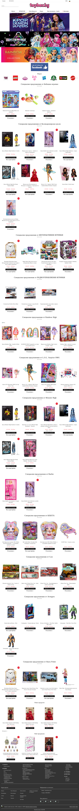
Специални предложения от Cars (39, 557)
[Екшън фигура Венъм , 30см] (11, 611)
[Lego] (15, 78)
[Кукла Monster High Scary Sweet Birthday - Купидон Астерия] (30, 448)
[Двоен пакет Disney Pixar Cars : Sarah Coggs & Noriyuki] (30, 572)
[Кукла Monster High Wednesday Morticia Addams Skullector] (49, 744)
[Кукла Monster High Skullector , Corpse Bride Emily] (68, 139)
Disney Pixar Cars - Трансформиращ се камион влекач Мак (49, 584)
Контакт (12, 795)
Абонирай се (4, 731)
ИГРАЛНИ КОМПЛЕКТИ (8, 782)
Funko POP (67, 769)
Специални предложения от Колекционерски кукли (39, 124)
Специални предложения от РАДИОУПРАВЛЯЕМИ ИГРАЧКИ (39, 277)
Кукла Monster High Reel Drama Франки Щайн (11, 185)
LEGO (45, 768)
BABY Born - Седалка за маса (68, 542)
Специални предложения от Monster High (39, 398)
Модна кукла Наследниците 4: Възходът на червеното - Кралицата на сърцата (30, 186)
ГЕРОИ (24, 771)
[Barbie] (35, 78)
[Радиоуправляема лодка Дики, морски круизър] (49, 292)
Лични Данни (23, 790)
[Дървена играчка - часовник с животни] (49, 99)
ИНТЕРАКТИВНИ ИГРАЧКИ (28, 764)
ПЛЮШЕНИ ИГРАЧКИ (8, 778)
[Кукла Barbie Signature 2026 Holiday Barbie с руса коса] (30, 714)
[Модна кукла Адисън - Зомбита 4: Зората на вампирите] (30, 139)
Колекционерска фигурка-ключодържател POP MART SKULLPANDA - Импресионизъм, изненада (11, 754)
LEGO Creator (47, 777)
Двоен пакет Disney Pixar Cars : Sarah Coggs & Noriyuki (30, 584)
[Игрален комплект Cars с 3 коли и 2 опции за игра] (10, 572)
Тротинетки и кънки (26, 779)
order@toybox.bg (48, 790)
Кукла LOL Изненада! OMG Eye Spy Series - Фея (11, 385)
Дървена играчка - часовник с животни (49, 111)
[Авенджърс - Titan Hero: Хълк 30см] (68, 611)
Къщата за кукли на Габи (27, 766)
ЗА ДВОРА (67, 780)
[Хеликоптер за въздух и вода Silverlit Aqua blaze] (30, 292)
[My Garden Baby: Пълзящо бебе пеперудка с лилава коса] (30, 530)
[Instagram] (77, 1)
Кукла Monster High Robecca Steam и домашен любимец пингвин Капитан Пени (49, 426)
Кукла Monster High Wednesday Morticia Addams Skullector (49, 754)
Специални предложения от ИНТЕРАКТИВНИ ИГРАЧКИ (39, 235)
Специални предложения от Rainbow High (39, 317)
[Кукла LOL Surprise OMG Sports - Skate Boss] (49, 373)
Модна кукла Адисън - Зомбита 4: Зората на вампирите (30, 151)
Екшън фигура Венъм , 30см (10, 623)
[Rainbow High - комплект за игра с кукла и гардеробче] (68, 332)
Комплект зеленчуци (30, 110)
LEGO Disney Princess (49, 771)
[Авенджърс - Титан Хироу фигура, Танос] (11, 640)
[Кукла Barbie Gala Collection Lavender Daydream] (49, 139)
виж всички (39, 125)
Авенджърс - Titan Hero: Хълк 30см (68, 623)
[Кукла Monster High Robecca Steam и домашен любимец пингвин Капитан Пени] (49, 413)
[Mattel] (73, 78)
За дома (65, 776)
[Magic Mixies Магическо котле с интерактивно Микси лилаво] (30, 250)
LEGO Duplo (68, 764)
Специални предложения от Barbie (39, 474)
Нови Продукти (33, 11)
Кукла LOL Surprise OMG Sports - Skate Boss (49, 385)
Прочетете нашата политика (31, 806)
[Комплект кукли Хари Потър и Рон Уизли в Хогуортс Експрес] (30, 677)
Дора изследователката (27, 765)
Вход (2, 798)
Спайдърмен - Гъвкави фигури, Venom (30, 623)
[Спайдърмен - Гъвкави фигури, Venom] (30, 611)
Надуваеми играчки (48, 765)
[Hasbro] (44, 78)
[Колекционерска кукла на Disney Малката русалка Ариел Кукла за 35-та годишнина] (10, 207)
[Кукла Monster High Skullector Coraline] (11, 139)
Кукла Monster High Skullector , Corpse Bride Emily (68, 151)
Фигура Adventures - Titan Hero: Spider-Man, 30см (49, 624)
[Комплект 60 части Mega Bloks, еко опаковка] (10, 99)
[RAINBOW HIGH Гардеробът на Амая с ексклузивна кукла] (30, 332)
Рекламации (3, 793)
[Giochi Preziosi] (54, 78)
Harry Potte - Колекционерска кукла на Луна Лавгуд (68, 689)
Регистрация (13, 793)
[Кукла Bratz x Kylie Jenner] (68, 173)
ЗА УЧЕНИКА (67, 771)
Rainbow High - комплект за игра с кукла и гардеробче (68, 345)
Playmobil (67, 768)
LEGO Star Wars (48, 769)
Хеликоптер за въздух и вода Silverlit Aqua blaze (30, 304)
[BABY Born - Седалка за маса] (68, 530)
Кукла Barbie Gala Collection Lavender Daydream (49, 151)
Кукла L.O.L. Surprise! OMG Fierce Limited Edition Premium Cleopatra (49, 185)
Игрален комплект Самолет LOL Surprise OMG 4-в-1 (68, 385)
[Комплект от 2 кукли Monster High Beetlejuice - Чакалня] (30, 413)
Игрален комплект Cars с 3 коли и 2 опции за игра (11, 584)
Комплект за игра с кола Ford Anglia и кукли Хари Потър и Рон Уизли (49, 689)
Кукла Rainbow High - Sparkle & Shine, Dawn (11, 345)
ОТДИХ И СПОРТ (25, 776)
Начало (13, 11)
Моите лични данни (74, 806)
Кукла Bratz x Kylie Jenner (68, 184)
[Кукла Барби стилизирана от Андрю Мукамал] (11, 489)
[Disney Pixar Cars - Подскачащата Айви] (68, 572)
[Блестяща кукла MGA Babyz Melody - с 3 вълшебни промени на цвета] (49, 530)
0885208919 (47, 792)
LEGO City (47, 778)
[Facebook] (73, 1)
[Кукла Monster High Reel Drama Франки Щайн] (10, 173)
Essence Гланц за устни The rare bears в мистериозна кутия (30, 754)
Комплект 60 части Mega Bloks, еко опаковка (11, 111)
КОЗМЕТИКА (67, 774)
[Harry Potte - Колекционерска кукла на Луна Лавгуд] (68, 676)
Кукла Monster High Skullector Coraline (10, 150)
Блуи (4, 771)
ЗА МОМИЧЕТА (7, 780)
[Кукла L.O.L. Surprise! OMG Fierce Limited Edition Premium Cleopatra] (49, 173)
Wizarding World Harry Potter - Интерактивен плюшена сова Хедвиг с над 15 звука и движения (11, 263)
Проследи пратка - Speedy (53, 11)
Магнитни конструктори (8, 775)
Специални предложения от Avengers (39, 597)
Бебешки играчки (7, 766)
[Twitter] (75, 1)
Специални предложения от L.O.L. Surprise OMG (39, 357)
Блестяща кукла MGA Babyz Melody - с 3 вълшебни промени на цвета (49, 543)
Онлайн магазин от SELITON (39, 809)
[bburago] (63, 78)
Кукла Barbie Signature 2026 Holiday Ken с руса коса (11, 723)
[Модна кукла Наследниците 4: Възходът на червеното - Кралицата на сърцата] (30, 173)
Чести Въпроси (14, 790)
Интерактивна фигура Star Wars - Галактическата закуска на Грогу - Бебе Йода (49, 263)
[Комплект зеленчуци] (30, 99)
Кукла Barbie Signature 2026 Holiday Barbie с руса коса (30, 723)
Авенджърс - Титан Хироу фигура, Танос (11, 649)
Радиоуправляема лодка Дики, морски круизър (49, 304)
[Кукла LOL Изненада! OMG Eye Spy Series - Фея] (11, 372)
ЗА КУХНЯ (67, 779)
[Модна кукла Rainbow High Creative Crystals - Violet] (49, 332)
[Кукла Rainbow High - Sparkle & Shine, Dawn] (11, 332)
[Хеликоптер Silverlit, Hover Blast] (10, 292)
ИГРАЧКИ (4, 768)
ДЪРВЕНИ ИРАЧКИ (68, 767)
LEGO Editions (68, 765)
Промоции (66, 11)
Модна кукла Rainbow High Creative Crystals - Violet (49, 345)
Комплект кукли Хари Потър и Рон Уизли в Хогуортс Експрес (30, 689)
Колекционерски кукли (8, 774)
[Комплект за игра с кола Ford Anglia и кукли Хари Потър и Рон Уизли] (49, 677)
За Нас (2, 795)
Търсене (12, 798)
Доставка (22, 799)
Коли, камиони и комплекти (27, 770)
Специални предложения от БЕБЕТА (39, 515)
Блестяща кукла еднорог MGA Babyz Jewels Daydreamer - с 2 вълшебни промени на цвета (10, 543)
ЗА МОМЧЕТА (24, 768)
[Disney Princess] (25, 78)
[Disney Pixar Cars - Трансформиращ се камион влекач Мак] (49, 572)
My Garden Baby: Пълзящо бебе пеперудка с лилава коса (30, 543)
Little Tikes (47, 766)
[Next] (76, 78)
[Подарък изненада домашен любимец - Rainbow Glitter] (68, 250)
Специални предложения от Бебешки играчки (39, 84)
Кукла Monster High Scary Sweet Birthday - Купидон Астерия (30, 460)
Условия (21, 793)
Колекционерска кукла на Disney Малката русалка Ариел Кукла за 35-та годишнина (11, 220)
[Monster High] (6, 78)
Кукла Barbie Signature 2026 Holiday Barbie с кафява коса (49, 723)
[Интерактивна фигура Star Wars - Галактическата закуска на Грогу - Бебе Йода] (49, 250)
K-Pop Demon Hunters (7, 770)
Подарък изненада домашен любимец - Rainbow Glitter (68, 262)
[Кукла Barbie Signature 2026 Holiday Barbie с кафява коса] (49, 714)
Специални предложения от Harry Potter (39, 662)
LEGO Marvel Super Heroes (49, 776)
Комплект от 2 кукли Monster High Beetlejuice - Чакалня (30, 425)
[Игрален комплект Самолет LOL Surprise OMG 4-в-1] (68, 373)
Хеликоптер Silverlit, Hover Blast (10, 303)
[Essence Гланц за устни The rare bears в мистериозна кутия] (30, 744)
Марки (41, 11)
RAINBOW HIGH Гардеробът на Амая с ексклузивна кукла (30, 345)
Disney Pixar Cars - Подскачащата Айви (68, 584)
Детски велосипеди (48, 764)
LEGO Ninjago (47, 770)
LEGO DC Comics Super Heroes (50, 772)
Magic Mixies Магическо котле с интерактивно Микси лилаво (30, 262)
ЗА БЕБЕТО (5, 764)
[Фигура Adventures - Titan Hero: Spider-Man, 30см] (49, 611)
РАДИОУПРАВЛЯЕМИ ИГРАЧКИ (29, 769)
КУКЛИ (5, 781)
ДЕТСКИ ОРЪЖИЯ (26, 772)
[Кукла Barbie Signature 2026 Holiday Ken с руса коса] (11, 714)
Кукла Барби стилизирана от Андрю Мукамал (11, 501)
